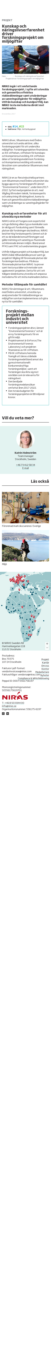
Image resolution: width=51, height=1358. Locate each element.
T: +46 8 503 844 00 (13, 703)
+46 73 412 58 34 (25, 465)
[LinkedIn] (3, 714)
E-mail (25, 468)
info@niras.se (9, 706)
